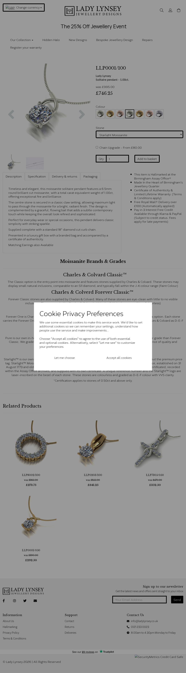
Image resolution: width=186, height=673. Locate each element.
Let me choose (64, 357)
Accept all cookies (119, 357)
